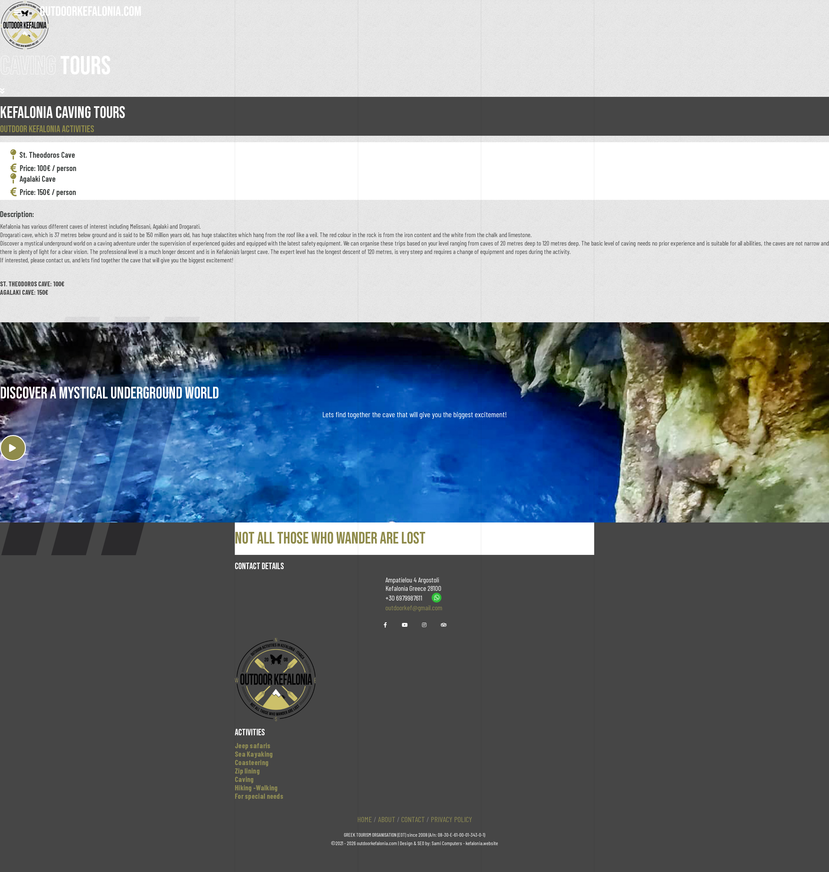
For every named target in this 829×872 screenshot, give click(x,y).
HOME (364, 819)
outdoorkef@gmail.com (413, 607)
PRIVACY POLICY (451, 819)
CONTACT (413, 819)
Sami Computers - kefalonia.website (465, 843)
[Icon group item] (424, 625)
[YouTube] (405, 625)
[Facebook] (385, 625)
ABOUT (386, 819)
